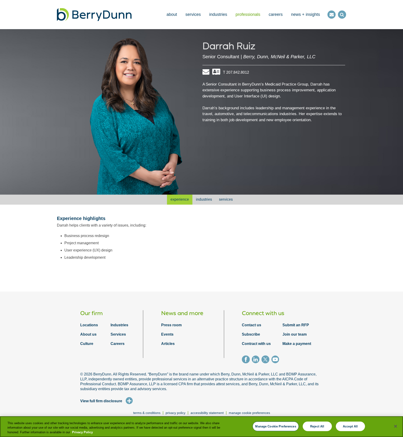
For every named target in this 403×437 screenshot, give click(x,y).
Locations (89, 325)
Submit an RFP (295, 325)
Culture (86, 344)
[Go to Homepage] (94, 14)
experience (179, 199)
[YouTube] (276, 360)
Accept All (350, 426)
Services (118, 334)
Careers (118, 344)
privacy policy (175, 413)
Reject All (317, 426)
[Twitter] (266, 360)
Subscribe (251, 334)
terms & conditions (146, 413)
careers (276, 14)
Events (167, 334)
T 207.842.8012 (236, 72)
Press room (171, 325)
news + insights (305, 14)
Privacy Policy (82, 432)
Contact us (251, 325)
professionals (248, 14)
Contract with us (256, 344)
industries (218, 14)
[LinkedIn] (256, 360)
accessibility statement (207, 413)
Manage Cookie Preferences (249, 413)
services (193, 14)
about (172, 14)
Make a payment (296, 344)
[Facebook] (247, 360)
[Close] (395, 426)
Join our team (294, 334)
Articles (168, 344)
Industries (119, 325)
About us (88, 334)
